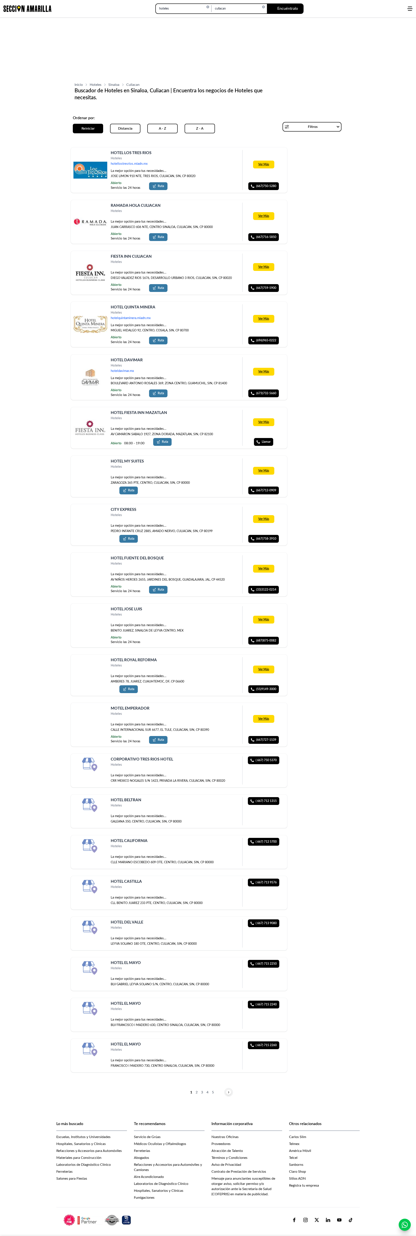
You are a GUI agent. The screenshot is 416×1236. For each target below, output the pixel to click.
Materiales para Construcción (78, 1157)
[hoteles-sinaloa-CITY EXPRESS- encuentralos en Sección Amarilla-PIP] (90, 515)
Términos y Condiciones (229, 1157)
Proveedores (221, 1144)
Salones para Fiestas (71, 1178)
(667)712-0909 (266, 490)
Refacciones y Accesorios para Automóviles (89, 1151)
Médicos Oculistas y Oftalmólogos (160, 1144)
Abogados (141, 1157)
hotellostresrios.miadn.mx (129, 163)
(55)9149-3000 (266, 688)
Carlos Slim (297, 1137)
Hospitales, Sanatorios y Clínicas (81, 1144)
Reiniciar (88, 128)
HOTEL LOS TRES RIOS (131, 153)
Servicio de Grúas (147, 1137)
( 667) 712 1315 (266, 801)
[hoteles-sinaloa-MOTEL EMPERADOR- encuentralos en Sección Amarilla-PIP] (90, 713)
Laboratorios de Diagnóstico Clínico (83, 1164)
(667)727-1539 (266, 739)
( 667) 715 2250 (266, 963)
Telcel (293, 1157)
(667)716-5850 (266, 237)
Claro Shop (297, 1171)
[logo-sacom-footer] (98, 1220)
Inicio (79, 84)
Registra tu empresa (304, 1185)
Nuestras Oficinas (225, 1137)
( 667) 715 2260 (266, 1045)
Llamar (266, 441)
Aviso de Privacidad (226, 1164)
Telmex (294, 1144)
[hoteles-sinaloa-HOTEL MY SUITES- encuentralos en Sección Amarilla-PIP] (90, 466)
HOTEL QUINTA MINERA (133, 307)
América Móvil (300, 1151)
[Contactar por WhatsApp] (405, 1225)
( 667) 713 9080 (266, 923)
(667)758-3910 (266, 538)
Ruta (161, 186)
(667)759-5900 (266, 287)
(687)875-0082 (266, 640)
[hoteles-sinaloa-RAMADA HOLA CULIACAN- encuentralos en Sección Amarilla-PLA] (90, 222)
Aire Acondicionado (149, 1177)
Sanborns (296, 1164)
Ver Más (263, 164)
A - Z (162, 128)
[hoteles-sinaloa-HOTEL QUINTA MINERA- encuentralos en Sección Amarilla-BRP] (90, 324)
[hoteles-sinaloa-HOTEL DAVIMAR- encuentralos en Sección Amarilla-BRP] (90, 377)
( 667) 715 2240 (266, 1004)
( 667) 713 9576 (266, 882)
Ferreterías (64, 1171)
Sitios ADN (297, 1178)
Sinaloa (113, 84)
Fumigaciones (144, 1197)
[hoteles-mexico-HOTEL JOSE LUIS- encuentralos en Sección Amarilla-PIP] (90, 614)
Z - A (199, 128)
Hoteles (95, 84)
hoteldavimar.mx (122, 371)
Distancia (125, 128)
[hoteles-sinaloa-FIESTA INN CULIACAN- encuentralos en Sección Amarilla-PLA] (90, 273)
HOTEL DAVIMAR (127, 360)
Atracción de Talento (227, 1151)
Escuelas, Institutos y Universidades (83, 1137)
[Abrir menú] (410, 9)
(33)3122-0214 (266, 589)
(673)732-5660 (266, 393)
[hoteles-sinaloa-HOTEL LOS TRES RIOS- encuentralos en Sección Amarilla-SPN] (90, 170)
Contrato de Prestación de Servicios (238, 1171)
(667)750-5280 (266, 186)
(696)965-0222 (266, 340)
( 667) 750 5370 (266, 760)
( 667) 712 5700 (266, 841)
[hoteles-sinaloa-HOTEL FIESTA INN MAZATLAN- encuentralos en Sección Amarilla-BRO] (90, 428)
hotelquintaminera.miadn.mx (131, 318)
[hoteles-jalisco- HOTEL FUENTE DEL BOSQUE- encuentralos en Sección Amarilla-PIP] (90, 563)
